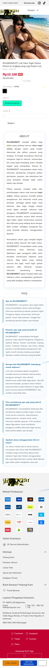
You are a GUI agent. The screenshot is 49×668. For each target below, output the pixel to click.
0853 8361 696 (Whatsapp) (14, 622)
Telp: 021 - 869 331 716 (35, 606)
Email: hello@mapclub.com (11, 606)
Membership (29, 3)
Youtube (32, 639)
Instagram (33, 633)
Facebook (18, 633)
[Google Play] (33, 656)
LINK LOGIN (11, 663)
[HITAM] (5, 91)
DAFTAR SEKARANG (29, 663)
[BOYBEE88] (15, 656)
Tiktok (16, 644)
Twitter (17, 639)
